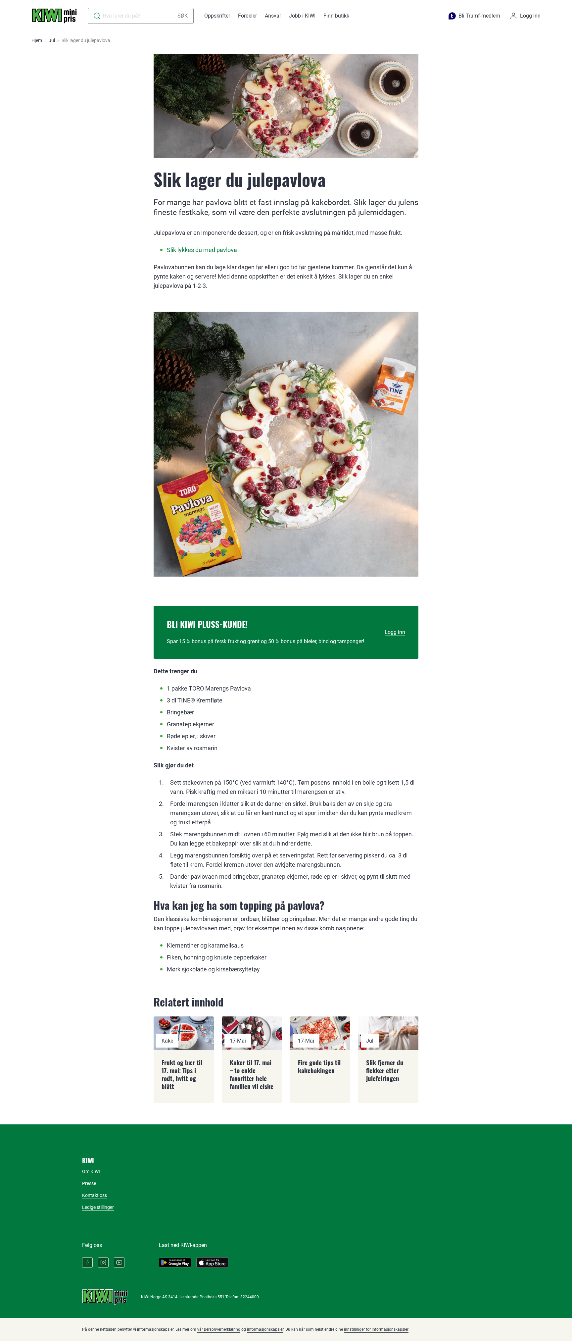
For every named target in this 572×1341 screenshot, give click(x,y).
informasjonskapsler (265, 1329)
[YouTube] (119, 1262)
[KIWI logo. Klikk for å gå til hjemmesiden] (54, 16)
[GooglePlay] (175, 1262)
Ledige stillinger (98, 1207)
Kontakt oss (94, 1195)
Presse (89, 1183)
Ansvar (273, 16)
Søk (182, 16)
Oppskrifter (217, 16)
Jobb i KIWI (302, 16)
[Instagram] (103, 1262)
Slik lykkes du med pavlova (202, 249)
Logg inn (395, 632)
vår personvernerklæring (218, 1329)
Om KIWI (91, 1171)
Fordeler (247, 16)
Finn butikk (336, 16)
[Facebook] (87, 1262)
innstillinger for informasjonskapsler (376, 1329)
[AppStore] (212, 1262)
